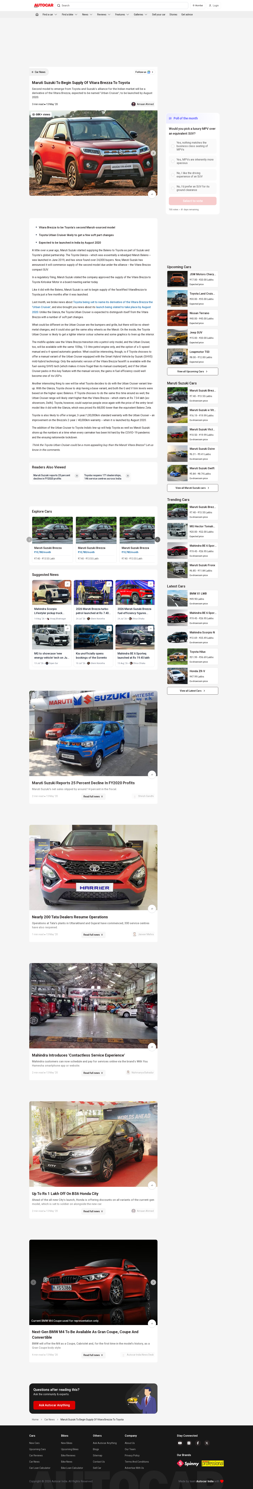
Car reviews (36, 1455)
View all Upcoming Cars (190, 371)
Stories (173, 14)
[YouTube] (180, 1443)
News (85, 14)
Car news (34, 1461)
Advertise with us (134, 1468)
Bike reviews (68, 1455)
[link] (177, 279)
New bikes (66, 1443)
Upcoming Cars (37, 1449)
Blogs (96, 1449)
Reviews (101, 14)
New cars (34, 1443)
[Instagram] (189, 1443)
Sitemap (97, 1455)
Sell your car (158, 14)
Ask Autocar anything (105, 1443)
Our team (130, 1449)
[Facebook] (198, 1443)
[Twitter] (207, 1443)
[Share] (152, 194)
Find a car (48, 14)
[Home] (37, 14)
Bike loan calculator (72, 1468)
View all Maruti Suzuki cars (191, 488)
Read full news (91, 796)
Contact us (99, 1461)
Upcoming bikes (69, 1449)
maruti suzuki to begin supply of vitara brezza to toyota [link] (92, 1419)
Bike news (66, 1461)
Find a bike (67, 14)
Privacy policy (132, 1455)
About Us (130, 1443)
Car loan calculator (39, 1468)
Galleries (138, 14)
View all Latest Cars (191, 690)
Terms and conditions (137, 1461)
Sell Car (97, 1468)
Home (35, 1419)
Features (120, 14)
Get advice (187, 14)
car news (49, 1419)
